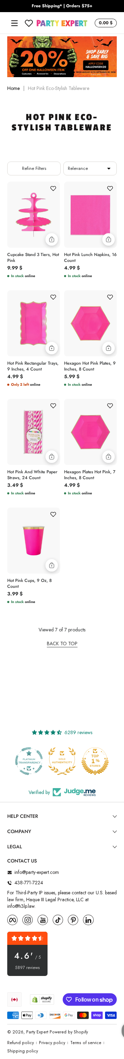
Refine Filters (34, 168)
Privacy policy (52, 1043)
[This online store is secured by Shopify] (42, 999)
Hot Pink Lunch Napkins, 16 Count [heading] (90, 258)
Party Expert (37, 1032)
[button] (104, 23)
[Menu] (14, 23)
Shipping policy (22, 1051)
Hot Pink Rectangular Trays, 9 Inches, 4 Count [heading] (33, 366)
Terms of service (85, 1043)
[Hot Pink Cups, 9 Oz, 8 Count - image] (33, 541)
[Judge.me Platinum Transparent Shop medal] (29, 761)
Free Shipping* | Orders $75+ (62, 6)
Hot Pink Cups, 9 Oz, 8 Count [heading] (29, 584)
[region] (62, 6)
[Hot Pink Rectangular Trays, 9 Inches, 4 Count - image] (33, 323)
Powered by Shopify (69, 1032)
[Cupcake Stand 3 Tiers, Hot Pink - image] (33, 215)
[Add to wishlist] (53, 188)
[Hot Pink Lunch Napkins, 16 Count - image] (90, 215)
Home (13, 88)
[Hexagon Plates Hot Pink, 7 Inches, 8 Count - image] (90, 432)
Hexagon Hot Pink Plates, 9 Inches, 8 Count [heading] (90, 366)
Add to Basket (51, 239)
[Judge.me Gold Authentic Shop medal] (62, 761)
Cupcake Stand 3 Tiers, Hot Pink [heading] (33, 258)
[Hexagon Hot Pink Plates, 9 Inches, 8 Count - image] (90, 323)
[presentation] (33, 256)
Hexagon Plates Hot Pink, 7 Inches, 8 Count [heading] (89, 475)
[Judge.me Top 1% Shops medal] (95, 761)
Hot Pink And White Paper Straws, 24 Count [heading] (32, 475)
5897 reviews (27, 968)
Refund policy (20, 1043)
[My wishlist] (29, 23)
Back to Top (62, 643)
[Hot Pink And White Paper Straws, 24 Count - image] (33, 432)
